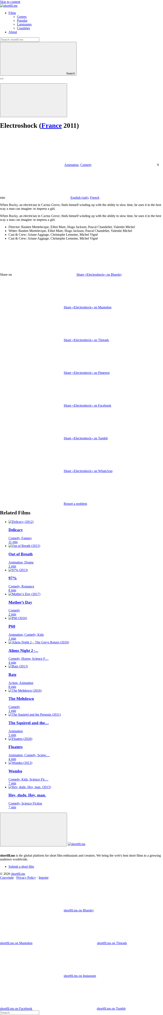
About (12, 32)
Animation (71, 165)
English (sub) (79, 197)
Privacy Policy (26, 877)
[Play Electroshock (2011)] (33, 100)
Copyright (7, 877)
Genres (22, 16)
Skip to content (10, 2)
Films (12, 13)
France (51, 125)
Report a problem (75, 503)
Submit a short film (21, 866)
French (94, 197)
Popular (22, 20)
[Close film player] (33, 829)
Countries (23, 28)
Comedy (86, 165)
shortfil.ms (18, 874)
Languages (24, 24)
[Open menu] (1, 78)
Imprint (43, 877)
